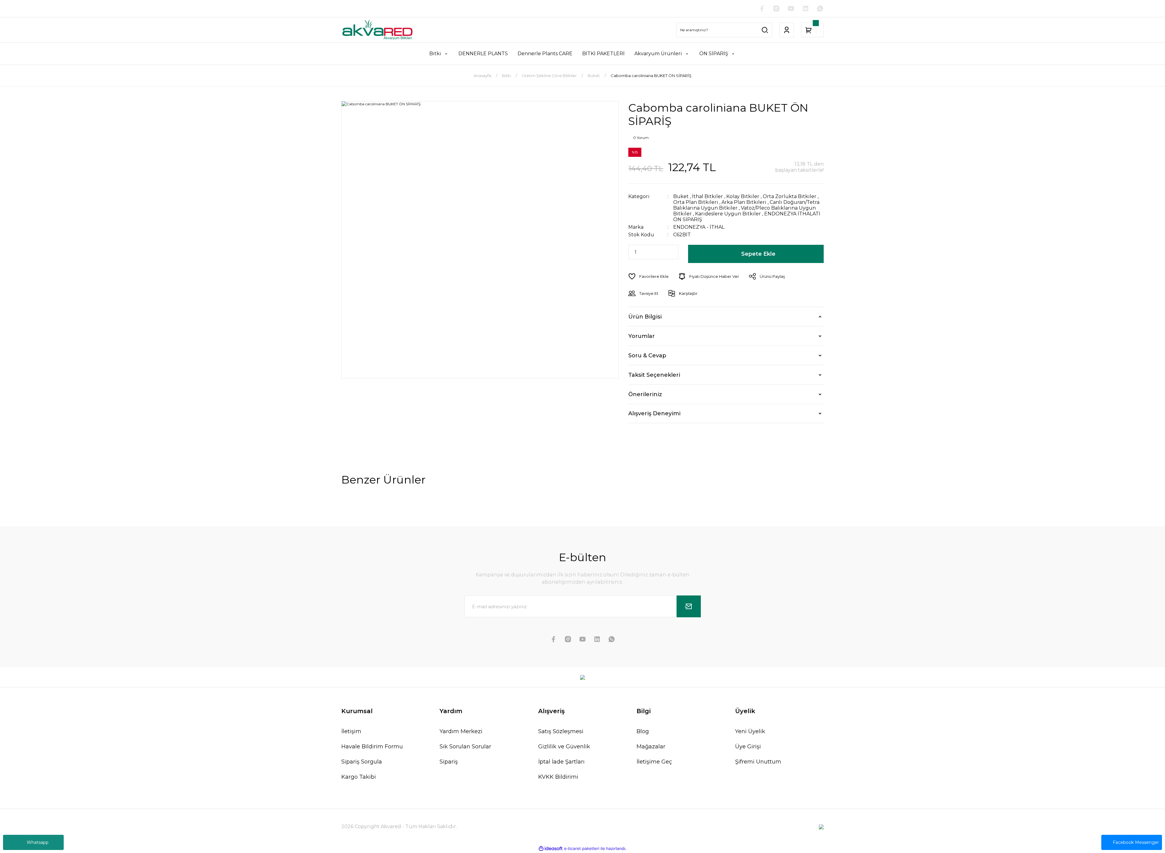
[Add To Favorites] (648, 276)
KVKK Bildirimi (558, 777)
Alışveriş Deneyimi (654, 413)
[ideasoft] (551, 849)
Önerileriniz (645, 394)
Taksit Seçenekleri (654, 375)
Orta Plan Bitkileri (695, 202)
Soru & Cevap (647, 355)
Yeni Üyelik (750, 731)
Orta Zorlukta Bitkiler (789, 196)
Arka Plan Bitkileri (743, 202)
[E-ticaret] (581, 848)
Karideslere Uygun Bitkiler (728, 214)
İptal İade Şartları (561, 761)
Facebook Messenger (1136, 842)
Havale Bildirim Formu (372, 746)
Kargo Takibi (358, 777)
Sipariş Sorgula (361, 761)
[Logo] (377, 30)
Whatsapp (38, 842)
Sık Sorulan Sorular (465, 746)
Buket (681, 196)
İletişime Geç (654, 761)
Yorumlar (641, 336)
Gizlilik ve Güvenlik (564, 746)
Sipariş (449, 761)
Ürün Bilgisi (645, 316)
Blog (643, 731)
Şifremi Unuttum (758, 761)
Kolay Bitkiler (742, 196)
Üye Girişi (748, 746)
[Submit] (689, 606)
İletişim (351, 731)
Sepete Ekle (758, 254)
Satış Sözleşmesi (560, 731)
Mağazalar (651, 746)
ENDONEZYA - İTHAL (698, 227)
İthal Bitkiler (707, 196)
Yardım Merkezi (461, 731)
